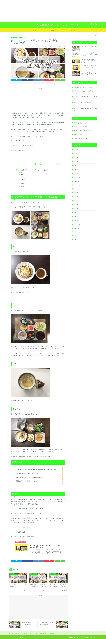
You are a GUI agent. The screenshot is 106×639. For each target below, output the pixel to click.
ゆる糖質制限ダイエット (80, 123)
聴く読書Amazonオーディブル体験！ (83, 87)
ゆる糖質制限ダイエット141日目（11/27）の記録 (33, 170)
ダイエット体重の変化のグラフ (82, 130)
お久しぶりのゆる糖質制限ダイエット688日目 (85, 97)
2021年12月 (77, 177)
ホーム (34, 30)
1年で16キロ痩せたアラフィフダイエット (53, 24)
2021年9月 (77, 189)
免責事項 (23, 637)
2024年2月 (77, 149)
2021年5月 (77, 204)
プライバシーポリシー (14, 637)
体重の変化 (22, 183)
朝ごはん (23, 172)
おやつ (22, 177)
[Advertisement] (46, 11)
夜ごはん (23, 179)
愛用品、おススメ (79, 134)
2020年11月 (77, 228)
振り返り (21, 186)
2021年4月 (77, 208)
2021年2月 (77, 216)
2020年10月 (77, 232)
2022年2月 (77, 169)
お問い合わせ (71, 30)
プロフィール (53, 30)
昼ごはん (23, 174)
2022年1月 (77, 173)
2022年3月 (77, 165)
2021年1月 (77, 220)
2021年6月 (77, 200)
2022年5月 (77, 157)
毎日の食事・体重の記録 (16, 37)
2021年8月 (77, 192)
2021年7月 (77, 196)
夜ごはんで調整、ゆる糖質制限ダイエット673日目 (85, 103)
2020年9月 (77, 236)
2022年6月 (77, 153)
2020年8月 (77, 240)
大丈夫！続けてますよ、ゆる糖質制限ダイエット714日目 (85, 92)
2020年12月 (77, 224)
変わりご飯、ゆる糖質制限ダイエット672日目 (85, 109)
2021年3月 (77, 212)
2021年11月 (77, 181)
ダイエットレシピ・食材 (80, 126)
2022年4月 (77, 161)
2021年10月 (77, 185)
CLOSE (58, 164)
